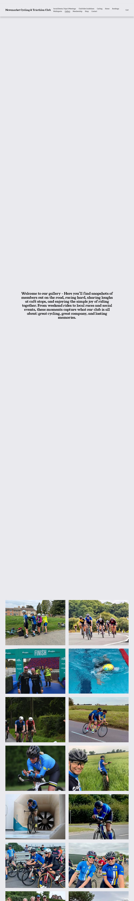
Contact (94, 11)
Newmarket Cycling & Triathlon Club (28, 10)
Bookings (115, 9)
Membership (77, 11)
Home (107, 9)
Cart (127, 10)
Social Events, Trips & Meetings (64, 9)
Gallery (67, 11)
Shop (87, 11)
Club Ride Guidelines (86, 9)
